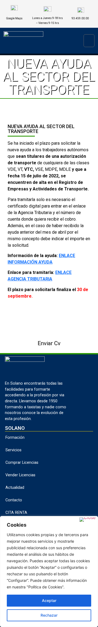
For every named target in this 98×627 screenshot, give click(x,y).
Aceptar (49, 600)
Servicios (13, 450)
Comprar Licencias (21, 462)
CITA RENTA (16, 512)
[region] (49, 571)
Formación (14, 437)
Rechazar (49, 615)
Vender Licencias (20, 475)
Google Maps (14, 18)
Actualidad (14, 487)
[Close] (87, 519)
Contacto (13, 500)
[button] (89, 40)
